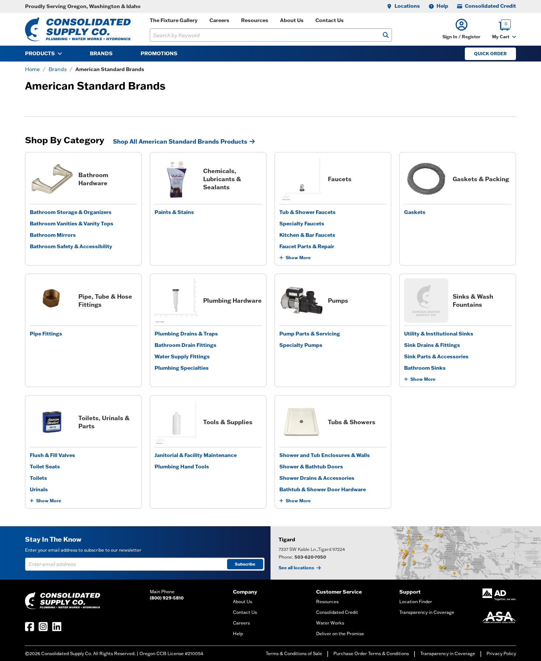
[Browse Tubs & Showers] (301, 422)
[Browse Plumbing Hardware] (177, 300)
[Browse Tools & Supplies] (177, 422)
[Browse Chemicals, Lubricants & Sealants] (177, 179)
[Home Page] (78, 29)
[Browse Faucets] (301, 179)
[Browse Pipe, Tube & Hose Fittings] (52, 300)
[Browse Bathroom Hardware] (52, 179)
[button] (461, 29)
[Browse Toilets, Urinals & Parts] (52, 422)
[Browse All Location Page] (405, 553)
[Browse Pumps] (301, 300)
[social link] (29, 626)
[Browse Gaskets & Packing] (426, 179)
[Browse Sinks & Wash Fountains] (426, 300)
